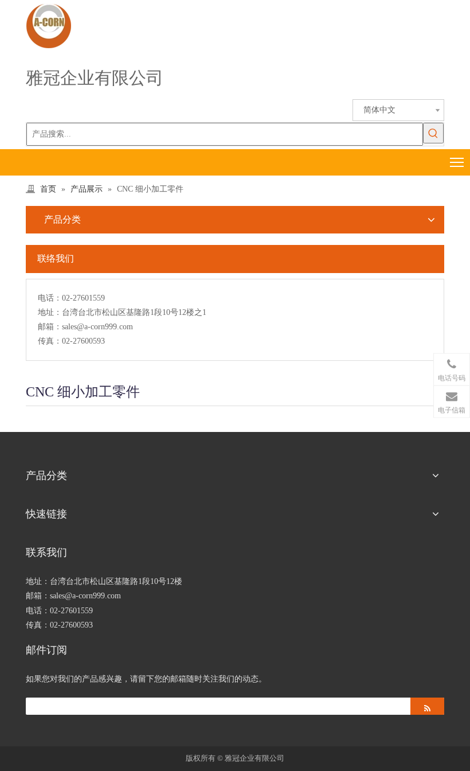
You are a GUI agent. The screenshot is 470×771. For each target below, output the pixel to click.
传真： (50, 341)
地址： (50, 312)
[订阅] (427, 706)
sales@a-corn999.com (97, 326)
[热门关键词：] (433, 133)
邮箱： (50, 326)
